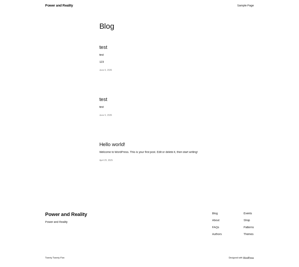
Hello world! (112, 144)
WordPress (248, 257)
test (103, 47)
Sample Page (245, 5)
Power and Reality (59, 5)
